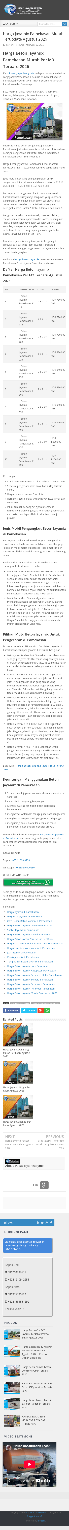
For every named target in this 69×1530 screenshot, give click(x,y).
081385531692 (16, 1294)
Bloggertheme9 (34, 1516)
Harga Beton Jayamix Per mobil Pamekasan (31, 988)
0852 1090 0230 (21, 860)
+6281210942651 (18, 1279)
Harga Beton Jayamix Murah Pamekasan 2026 (32, 993)
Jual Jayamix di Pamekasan (21, 952)
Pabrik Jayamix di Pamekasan (23, 957)
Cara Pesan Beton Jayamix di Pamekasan (29, 921)
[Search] (64, 24)
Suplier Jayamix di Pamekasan (23, 930)
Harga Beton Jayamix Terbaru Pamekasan (30, 979)
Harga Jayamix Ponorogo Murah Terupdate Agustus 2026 (50, 1144)
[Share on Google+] (41, 1010)
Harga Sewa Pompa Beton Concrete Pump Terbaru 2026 (36, 1370)
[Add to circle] (47, 1222)
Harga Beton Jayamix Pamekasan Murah (29, 934)
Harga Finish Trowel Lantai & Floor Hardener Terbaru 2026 (36, 1403)
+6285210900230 (25, 867)
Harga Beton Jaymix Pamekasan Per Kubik (30, 939)
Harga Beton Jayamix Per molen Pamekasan (31, 984)
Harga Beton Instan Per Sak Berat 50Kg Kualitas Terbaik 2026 (37, 1387)
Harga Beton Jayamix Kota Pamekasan (28, 966)
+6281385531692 (18, 1301)
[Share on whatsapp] (47, 1010)
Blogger (41, 1520)
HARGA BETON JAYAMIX (20, 1003)
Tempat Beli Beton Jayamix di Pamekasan (30, 961)
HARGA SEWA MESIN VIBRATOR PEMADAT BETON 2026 (33, 1420)
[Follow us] (42, 1222)
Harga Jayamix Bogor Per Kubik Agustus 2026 (16, 1089)
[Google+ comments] (44, 1185)
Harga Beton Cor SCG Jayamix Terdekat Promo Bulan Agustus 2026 (35, 1334)
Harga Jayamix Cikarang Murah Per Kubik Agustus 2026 (16, 1053)
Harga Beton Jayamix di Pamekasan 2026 (29, 925)
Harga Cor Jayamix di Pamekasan (25, 916)
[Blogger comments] (27, 1185)
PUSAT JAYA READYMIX (36, 1512)
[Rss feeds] (38, 1222)
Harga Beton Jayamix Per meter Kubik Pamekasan (34, 975)
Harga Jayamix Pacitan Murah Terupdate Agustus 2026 (19, 1144)
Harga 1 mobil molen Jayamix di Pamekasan (31, 948)
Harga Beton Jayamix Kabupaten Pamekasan (31, 970)
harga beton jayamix (26, 259)
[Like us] (51, 1222)
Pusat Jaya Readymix (21, 73)
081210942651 (16, 1272)
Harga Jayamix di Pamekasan (23, 912)
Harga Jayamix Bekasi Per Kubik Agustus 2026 (17, 1123)
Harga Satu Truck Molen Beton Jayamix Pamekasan (35, 943)
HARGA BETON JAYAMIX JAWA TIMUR (45, 1003)
